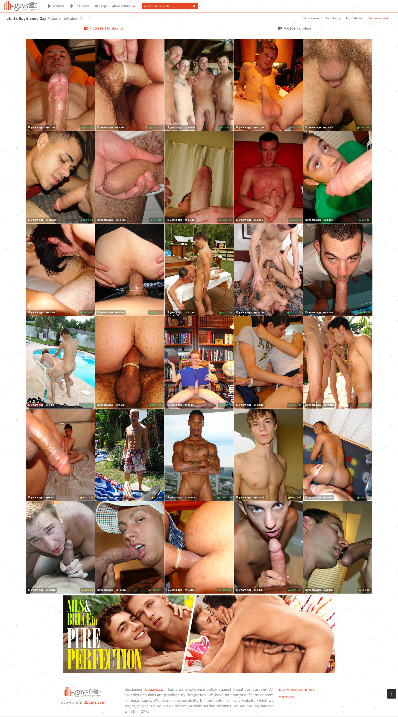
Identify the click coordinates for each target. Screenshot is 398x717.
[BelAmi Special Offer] (199, 671)
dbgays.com (94, 702)
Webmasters (287, 697)
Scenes (58, 6)
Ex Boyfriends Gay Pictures (296, 689)
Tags (103, 6)
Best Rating (333, 18)
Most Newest (311, 18)
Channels (82, 6)
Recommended (378, 18)
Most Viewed (354, 18)
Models (123, 6)
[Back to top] (391, 694)
